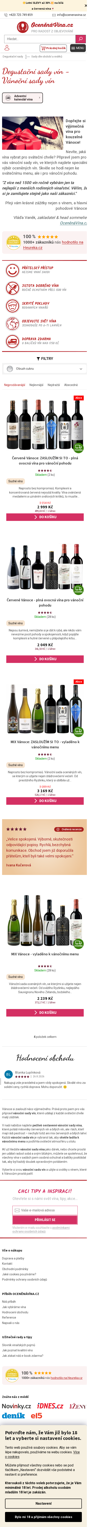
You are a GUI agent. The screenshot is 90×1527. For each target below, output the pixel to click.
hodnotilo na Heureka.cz (66, 1378)
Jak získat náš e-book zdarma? (22, 1355)
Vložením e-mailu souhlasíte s (41, 1229)
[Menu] (78, 48)
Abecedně (71, 385)
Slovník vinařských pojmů (18, 1345)
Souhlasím (43, 1517)
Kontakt (7, 1263)
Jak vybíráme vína (14, 1307)
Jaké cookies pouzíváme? (19, 1274)
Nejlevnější (36, 385)
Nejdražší (54, 385)
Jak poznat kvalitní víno (17, 1350)
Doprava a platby (13, 1258)
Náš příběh (9, 1301)
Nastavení (43, 1503)
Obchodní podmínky (15, 1269)
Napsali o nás (10, 1323)
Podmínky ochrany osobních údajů (24, 1279)
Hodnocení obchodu (45, 1058)
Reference (9, 1317)
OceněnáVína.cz (74, 223)
